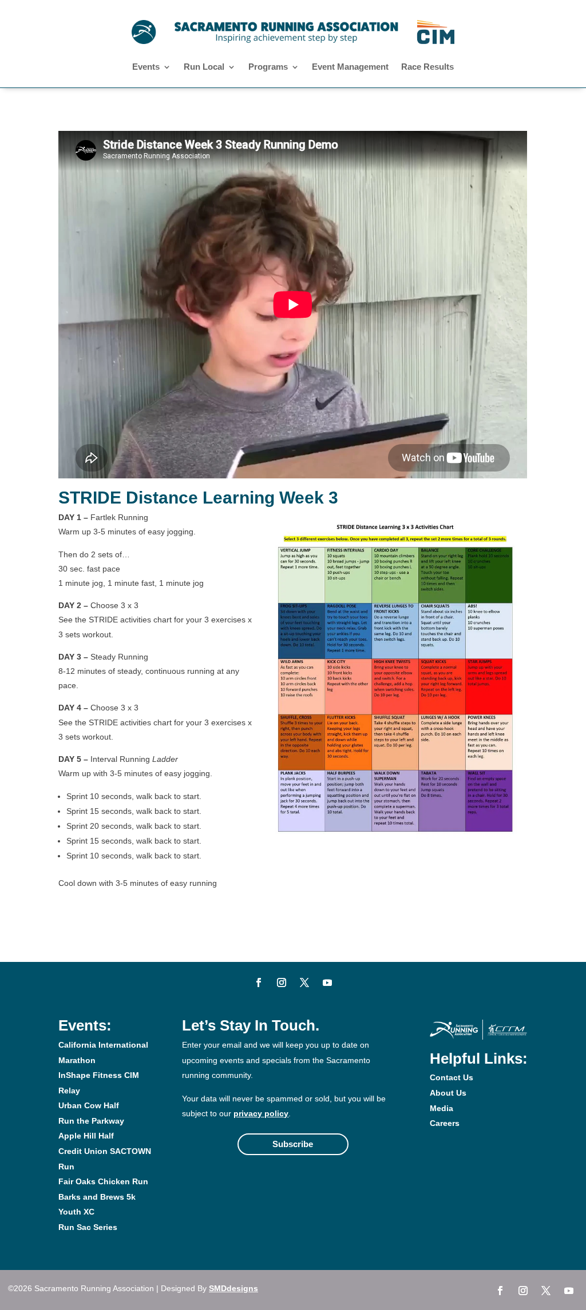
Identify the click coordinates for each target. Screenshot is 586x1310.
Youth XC (76, 1211)
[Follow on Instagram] (281, 982)
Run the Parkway (91, 1120)
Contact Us (451, 1077)
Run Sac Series (87, 1227)
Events (146, 67)
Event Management (350, 67)
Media (441, 1108)
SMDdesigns (233, 1288)
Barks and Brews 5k (97, 1196)
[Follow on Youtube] (327, 982)
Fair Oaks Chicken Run (103, 1181)
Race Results (427, 67)
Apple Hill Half (86, 1135)
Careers (445, 1123)
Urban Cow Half (88, 1105)
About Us (448, 1092)
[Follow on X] (304, 982)
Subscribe (292, 1144)
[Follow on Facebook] (259, 982)
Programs (268, 67)
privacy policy (260, 1113)
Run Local (204, 67)
